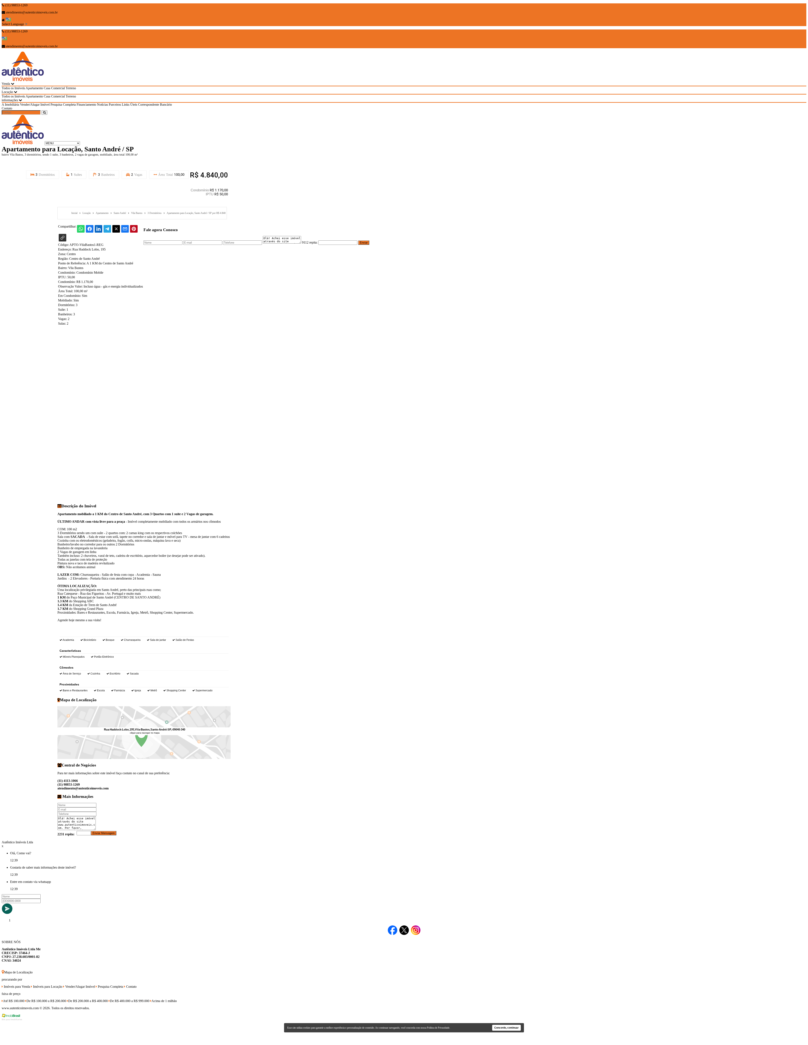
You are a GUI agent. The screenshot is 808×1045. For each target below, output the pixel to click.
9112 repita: (310, 242)
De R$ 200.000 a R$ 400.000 (88, 1001)
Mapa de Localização (18, 972)
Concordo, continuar (506, 1027)
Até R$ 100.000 (13, 1001)
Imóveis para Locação (47, 986)
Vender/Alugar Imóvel (35, 104)
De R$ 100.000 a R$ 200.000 (46, 1001)
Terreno (71, 88)
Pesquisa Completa (63, 104)
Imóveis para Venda (16, 986)
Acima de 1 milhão (164, 1001)
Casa (47, 88)
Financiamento (86, 104)
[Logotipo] (23, 143)
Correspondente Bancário (155, 104)
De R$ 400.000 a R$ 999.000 (129, 1001)
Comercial (58, 88)
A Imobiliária (10, 104)
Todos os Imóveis (13, 88)
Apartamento (34, 88)
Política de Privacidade (438, 1027)
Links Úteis (129, 104)
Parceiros (115, 104)
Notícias (102, 104)
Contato (7, 108)
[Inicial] (23, 80)
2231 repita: (65, 834)
